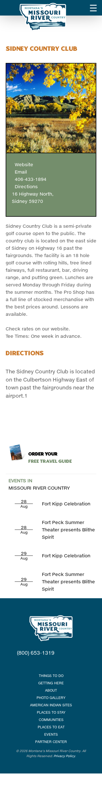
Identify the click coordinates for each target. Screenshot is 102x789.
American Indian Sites (51, 705)
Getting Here (51, 683)
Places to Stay (51, 712)
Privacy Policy (64, 756)
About (51, 690)
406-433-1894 (29, 179)
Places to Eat (51, 727)
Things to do (51, 676)
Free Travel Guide (50, 457)
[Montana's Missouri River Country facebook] (43, 664)
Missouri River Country (39, 484)
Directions (25, 186)
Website (22, 164)
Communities (51, 720)
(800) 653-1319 (35, 653)
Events (51, 734)
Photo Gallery (51, 698)
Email (19, 171)
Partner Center (51, 742)
